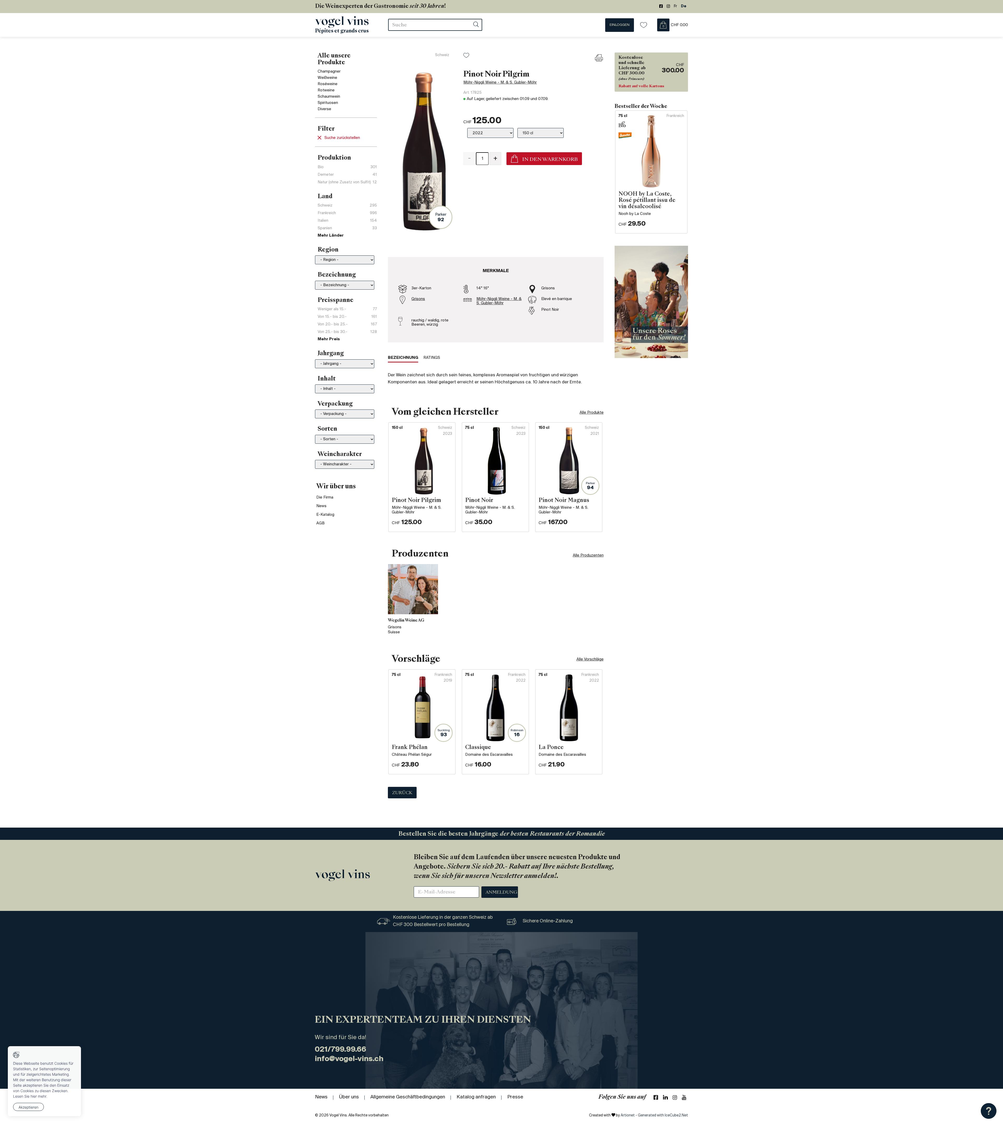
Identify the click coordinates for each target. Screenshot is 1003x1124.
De (683, 6)
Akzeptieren (28, 1107)
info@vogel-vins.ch (349, 1059)
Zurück (402, 793)
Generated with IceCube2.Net (663, 1115)
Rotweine (326, 90)
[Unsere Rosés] (651, 302)
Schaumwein (329, 97)
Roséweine (327, 84)
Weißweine (327, 78)
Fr (675, 6)
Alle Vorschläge (590, 659)
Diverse (324, 109)
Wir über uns (336, 487)
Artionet (628, 1115)
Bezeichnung (403, 358)
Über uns (349, 1097)
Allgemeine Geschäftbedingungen (407, 1097)
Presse (515, 1097)
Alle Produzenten (588, 555)
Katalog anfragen (476, 1097)
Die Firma (324, 497)
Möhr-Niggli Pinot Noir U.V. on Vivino (494, 182)
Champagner (329, 71)
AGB (320, 523)
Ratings (431, 358)
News (321, 506)
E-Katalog (325, 515)
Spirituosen (328, 103)
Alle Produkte (592, 413)
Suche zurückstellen (342, 138)
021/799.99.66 (340, 1050)
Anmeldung (501, 893)
